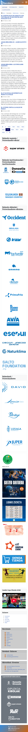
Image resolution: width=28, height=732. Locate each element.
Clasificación (6, 10)
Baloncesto (9, 634)
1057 (17, 129)
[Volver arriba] (25, 729)
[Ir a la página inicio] (2, 126)
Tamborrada (9, 655)
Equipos (21, 7)
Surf (7, 644)
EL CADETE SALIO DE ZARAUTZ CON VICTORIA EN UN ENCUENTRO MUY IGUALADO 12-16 (12, 17)
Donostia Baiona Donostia (13, 666)
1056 (12, 129)
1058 (21, 129)
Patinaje (8, 645)
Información (13, 7)
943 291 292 (13, 726)
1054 (3, 129)
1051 (13, 127)
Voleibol (8, 642)
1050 (9, 127)
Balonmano (9, 636)
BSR (7, 640)
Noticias (4, 7)
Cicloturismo (9, 639)
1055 (7, 129)
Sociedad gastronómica (12, 656)
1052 (18, 127)
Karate (8, 637)
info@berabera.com (15, 728)
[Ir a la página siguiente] (7, 132)
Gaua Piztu (9, 667)
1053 (22, 127)
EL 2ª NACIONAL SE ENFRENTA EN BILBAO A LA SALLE (11, 93)
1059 (3, 132)
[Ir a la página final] (9, 132)
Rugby (8, 632)
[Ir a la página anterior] (5, 126)
